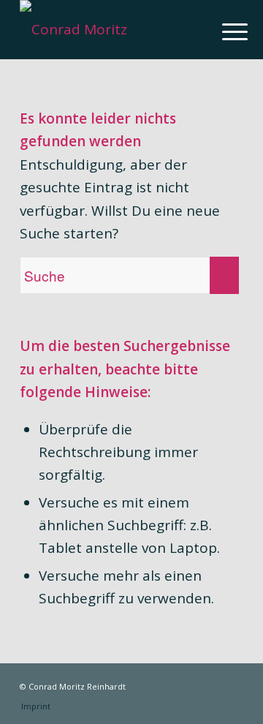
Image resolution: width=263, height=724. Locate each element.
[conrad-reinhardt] (109, 29)
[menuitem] (223, 30)
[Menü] (223, 30)
